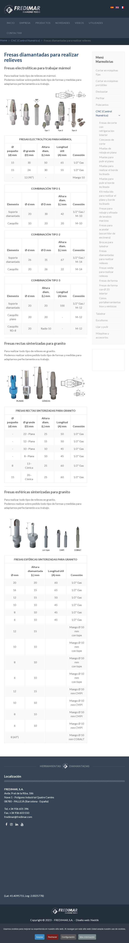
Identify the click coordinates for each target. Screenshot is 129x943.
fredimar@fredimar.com (18, 816)
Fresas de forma (108, 280)
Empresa (25, 22)
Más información (87, 936)
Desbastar (102, 91)
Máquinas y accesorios (102, 335)
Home (3, 40)
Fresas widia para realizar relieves (106, 271)
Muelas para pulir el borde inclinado (106, 182)
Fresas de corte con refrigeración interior (108, 128)
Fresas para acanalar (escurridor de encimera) (107, 231)
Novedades (62, 22)
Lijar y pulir (102, 326)
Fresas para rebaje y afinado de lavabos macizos (108, 214)
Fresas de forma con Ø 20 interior (108, 289)
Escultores (102, 320)
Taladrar (100, 313)
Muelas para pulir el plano (106, 159)
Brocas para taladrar (106, 244)
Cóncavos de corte (106, 141)
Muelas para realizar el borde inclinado (108, 170)
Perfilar (100, 98)
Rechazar (52, 936)
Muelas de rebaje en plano (108, 150)
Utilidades (96, 22)
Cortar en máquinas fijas (107, 72)
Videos (79, 22)
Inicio (11, 22)
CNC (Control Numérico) (25, 40)
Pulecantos (102, 104)
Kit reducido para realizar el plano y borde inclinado (107, 197)
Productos (42, 22)
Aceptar (39, 936)
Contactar (14, 33)
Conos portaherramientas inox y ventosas (108, 302)
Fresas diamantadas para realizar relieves (106, 257)
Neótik (95, 920)
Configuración (68, 936)
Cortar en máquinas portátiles (107, 83)
